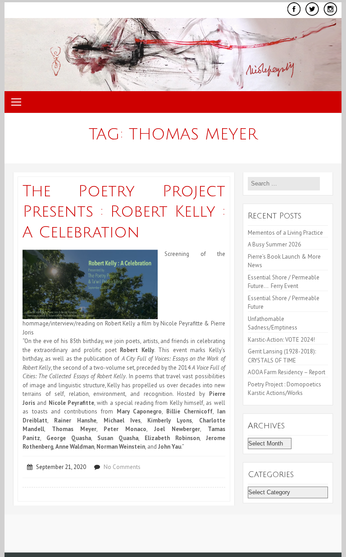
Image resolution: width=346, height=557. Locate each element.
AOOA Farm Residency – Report (286, 372)
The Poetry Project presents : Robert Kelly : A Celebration (124, 212)
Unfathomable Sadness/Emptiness (272, 323)
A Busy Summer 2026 (274, 244)
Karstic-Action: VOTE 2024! (281, 339)
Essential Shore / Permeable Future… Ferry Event (283, 282)
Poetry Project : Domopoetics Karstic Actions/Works (284, 389)
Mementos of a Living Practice (285, 233)
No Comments (122, 467)
